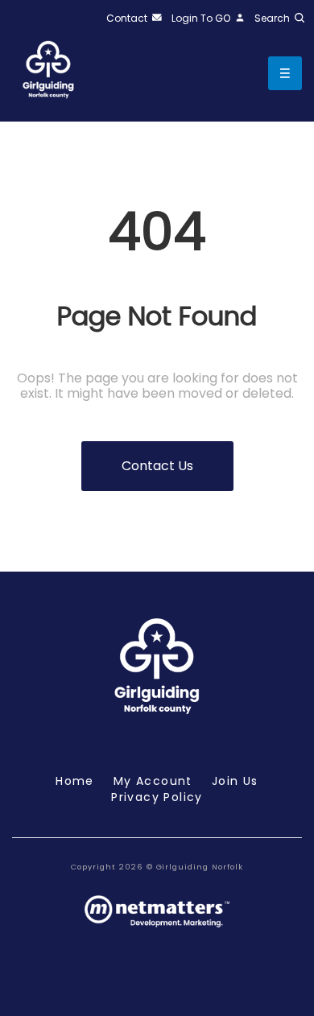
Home (75, 781)
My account (153, 781)
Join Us (235, 781)
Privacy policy (157, 797)
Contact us (157, 465)
